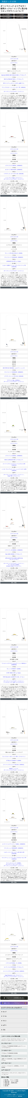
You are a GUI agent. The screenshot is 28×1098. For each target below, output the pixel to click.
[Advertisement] (14, 301)
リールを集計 (20, 14)
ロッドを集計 (6, 14)
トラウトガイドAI (14, 58)
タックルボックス (20, 1094)
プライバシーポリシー (12, 1096)
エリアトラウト (14, 62)
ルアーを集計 (20, 17)
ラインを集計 (6, 17)
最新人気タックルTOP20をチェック (14, 1003)
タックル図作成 (8, 1094)
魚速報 (13, 1094)
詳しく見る (14, 108)
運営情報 (20, 1096)
